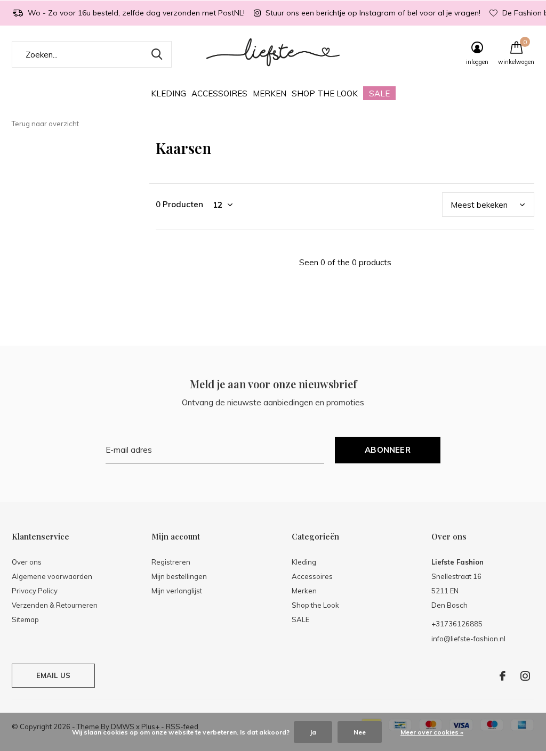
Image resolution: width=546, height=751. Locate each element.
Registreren (170, 562)
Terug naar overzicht (45, 123)
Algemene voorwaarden (52, 576)
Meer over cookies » (431, 732)
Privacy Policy (35, 590)
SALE (379, 93)
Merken (269, 93)
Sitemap (25, 619)
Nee (360, 732)
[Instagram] (525, 676)
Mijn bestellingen (179, 576)
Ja (313, 732)
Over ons (27, 562)
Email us (53, 675)
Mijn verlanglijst (176, 590)
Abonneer (388, 450)
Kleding (168, 93)
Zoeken (157, 54)
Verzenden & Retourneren (55, 605)
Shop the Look (325, 93)
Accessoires (219, 93)
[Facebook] (502, 676)
